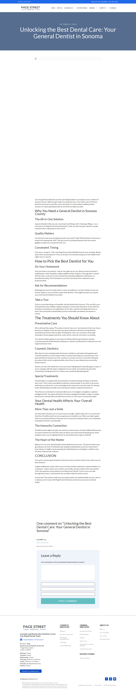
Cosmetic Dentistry (66, 634)
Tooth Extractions (86, 649)
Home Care (83, 641)
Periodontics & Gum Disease (86, 645)
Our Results (68, 8)
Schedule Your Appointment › (31, 671)
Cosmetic (102, 8)
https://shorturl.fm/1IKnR (45, 546)
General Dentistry (86, 631)
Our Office (103, 636)
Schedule (113, 8)
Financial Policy (105, 639)
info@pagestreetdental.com (29, 679)
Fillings (82, 637)
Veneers (62, 631)
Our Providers (82, 8)
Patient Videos (85, 658)
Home (53, 8)
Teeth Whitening (65, 645)
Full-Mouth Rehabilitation (64, 638)
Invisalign (63, 642)
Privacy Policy (98, 685)
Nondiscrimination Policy (110, 685)
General (92, 8)
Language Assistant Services (85, 685)
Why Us (59, 8)
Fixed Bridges (84, 634)
